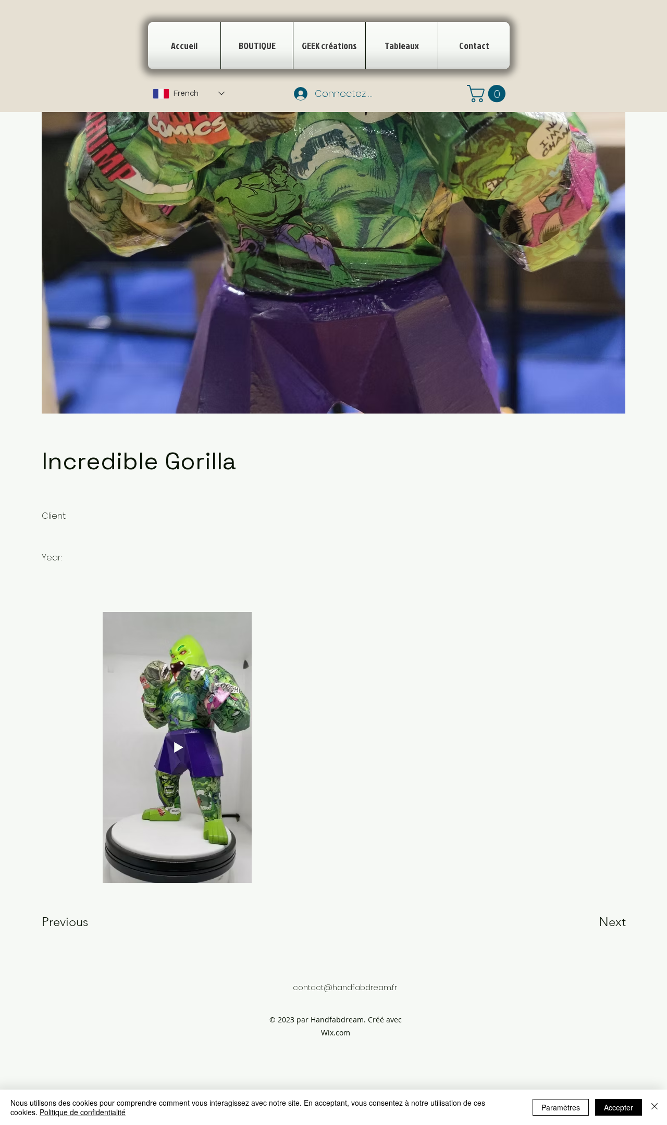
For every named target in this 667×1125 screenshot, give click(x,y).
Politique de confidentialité (83, 1112)
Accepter (618, 1107)
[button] (488, 93)
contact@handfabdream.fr (345, 987)
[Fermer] (654, 1107)
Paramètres (560, 1107)
